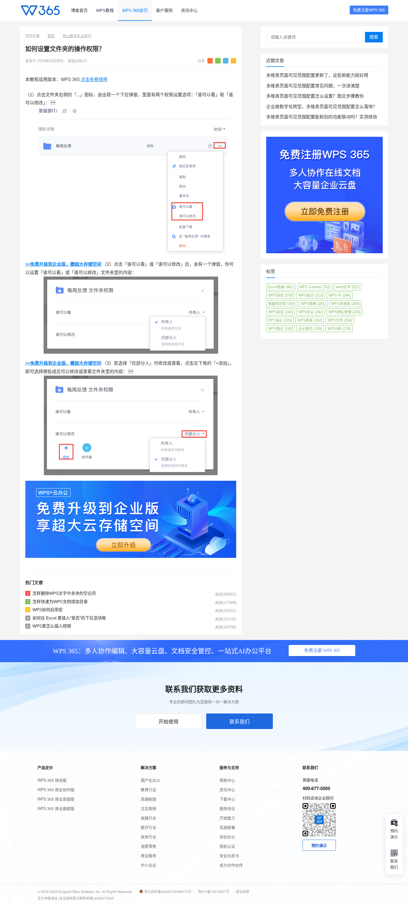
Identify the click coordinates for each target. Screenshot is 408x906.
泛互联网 (148, 808)
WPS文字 (340, 320)
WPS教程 (105, 10)
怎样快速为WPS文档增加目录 (60, 601)
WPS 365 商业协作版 (55, 789)
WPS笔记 (280, 329)
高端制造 (148, 799)
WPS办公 (310, 312)
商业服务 (148, 855)
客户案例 (164, 10)
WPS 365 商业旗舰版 (55, 808)
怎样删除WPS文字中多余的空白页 (64, 593)
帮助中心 (227, 780)
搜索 (373, 37)
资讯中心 (189, 10)
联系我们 (240, 721)
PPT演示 (280, 320)
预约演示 (319, 845)
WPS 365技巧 (135, 10)
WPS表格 (313, 304)
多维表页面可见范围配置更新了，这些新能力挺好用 (317, 75)
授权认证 (227, 846)
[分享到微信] (218, 61)
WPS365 (339, 329)
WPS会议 (280, 312)
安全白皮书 (229, 855)
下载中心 (227, 799)
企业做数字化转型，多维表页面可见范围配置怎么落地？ (321, 106)
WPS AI (340, 295)
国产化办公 (150, 780)
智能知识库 (281, 304)
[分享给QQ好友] (225, 61)
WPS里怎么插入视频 (51, 626)
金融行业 (148, 818)
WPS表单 (309, 320)
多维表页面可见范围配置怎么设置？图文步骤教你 (315, 96)
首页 (51, 36)
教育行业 (148, 789)
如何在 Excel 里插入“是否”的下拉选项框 (69, 618)
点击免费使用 (94, 79)
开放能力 (227, 818)
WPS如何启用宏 (47, 609)
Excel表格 (281, 287)
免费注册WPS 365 (369, 10)
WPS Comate (314, 287)
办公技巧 (310, 329)
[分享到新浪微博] (210, 61)
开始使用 (168, 721)
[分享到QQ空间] (233, 61)
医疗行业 (148, 827)
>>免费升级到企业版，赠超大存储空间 (63, 264)
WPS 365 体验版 (52, 780)
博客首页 (79, 10)
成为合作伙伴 (231, 865)
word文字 (348, 287)
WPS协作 (280, 295)
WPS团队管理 (345, 312)
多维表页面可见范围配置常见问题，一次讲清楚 (312, 85)
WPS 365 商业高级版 (55, 799)
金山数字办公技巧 (76, 36)
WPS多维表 (345, 304)
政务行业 (148, 836)
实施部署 (227, 827)
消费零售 (148, 846)
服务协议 (227, 808)
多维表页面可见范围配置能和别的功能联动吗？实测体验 (321, 117)
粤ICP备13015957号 (213, 891)
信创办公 (227, 836)
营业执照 (242, 891)
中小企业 (148, 865)
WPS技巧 (310, 295)
